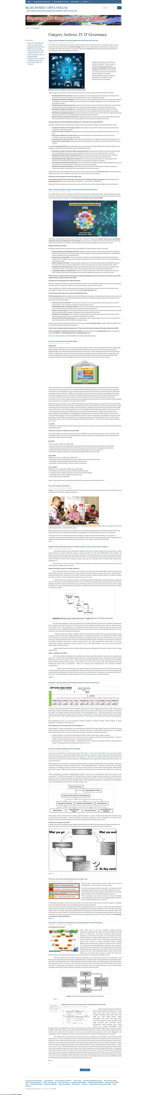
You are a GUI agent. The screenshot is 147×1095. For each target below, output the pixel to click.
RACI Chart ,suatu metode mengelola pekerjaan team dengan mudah (68, 879)
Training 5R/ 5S (76, 1084)
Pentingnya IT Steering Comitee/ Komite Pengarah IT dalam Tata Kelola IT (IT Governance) (73, 682)
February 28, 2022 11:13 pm (55, 42)
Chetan (11, 1094)
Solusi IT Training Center (49, 1082)
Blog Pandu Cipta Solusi (47, 7)
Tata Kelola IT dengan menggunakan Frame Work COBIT (64, 748)
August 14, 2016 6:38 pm (54, 548)
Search (119, 7)
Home (27, 28)
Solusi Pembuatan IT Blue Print (63, 1080)
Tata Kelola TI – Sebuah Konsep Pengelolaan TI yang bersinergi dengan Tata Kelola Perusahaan (75, 922)
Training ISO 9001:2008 (36, 1084)
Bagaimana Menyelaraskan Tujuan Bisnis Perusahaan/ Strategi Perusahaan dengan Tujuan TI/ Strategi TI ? (78, 546)
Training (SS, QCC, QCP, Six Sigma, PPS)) (100, 1084)
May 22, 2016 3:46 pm (53, 750)
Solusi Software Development (33, 1082)
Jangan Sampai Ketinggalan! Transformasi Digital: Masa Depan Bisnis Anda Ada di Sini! (36, 45)
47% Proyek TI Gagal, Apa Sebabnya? (59, 486)
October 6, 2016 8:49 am (55, 488)
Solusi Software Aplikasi (110, 1080)
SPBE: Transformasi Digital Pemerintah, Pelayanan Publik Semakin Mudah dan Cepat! (36, 50)
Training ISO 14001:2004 (50, 1084)
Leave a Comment (69, 42)
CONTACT (85, 1)
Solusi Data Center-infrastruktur (34, 1080)
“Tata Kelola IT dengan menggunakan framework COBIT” (101, 551)
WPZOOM (53, 1088)
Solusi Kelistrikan (48, 1080)
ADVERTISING (75, 1)
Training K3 (84, 1084)
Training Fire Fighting (64, 1084)
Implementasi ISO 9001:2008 (78, 1082)
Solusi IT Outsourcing (63, 1082)
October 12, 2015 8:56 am (55, 924)
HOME (29, 1)
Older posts (85, 1069)
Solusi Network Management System (92, 1080)
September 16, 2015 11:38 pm (69, 1006)
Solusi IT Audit (77, 1080)
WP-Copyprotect (18, 1094)
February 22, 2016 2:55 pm (55, 881)
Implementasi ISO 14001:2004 (95, 1082)
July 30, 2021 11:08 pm (54, 191)
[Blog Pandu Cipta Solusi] (74, 20)
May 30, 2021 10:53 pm (54, 343)
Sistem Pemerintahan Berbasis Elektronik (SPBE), (62, 341)
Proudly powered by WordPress (33, 1088)
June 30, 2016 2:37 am (54, 684)
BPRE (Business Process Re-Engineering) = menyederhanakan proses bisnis (84, 1004)
